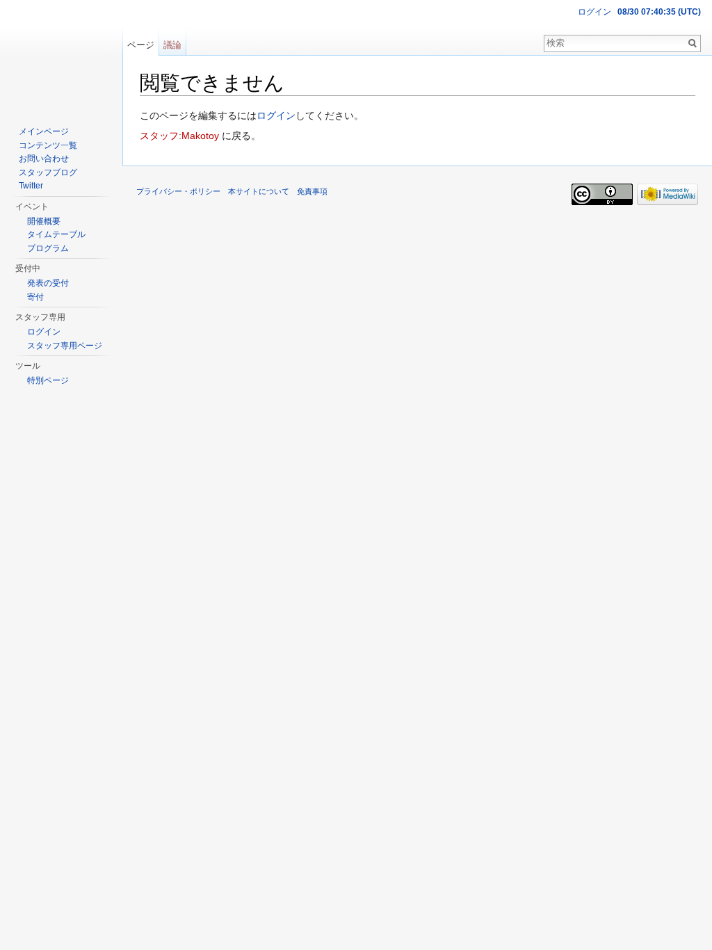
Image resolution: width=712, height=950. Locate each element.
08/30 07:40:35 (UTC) (659, 12)
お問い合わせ (44, 158)
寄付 (35, 297)
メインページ (44, 131)
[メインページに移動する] (61, 55)
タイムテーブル (56, 234)
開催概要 (43, 221)
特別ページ (48, 380)
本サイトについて (258, 191)
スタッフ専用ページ (64, 346)
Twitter (31, 186)
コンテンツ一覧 (48, 145)
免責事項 (312, 191)
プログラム (48, 248)
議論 (172, 45)
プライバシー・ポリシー (178, 191)
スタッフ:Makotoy (179, 135)
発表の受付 (48, 283)
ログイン (276, 115)
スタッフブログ (48, 172)
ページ (140, 45)
